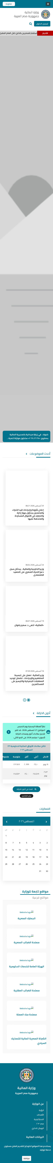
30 (47, 871)
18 (33, 857)
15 (6, 850)
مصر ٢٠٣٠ (40, 1124)
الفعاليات (44, 808)
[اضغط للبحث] (30, 23)
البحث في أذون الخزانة (25, 789)
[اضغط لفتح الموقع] (26, 912)
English (9, 4)
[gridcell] (6, 835)
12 (27, 850)
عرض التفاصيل (26, 795)
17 (40, 857)
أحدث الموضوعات (40, 453)
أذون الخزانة (43, 713)
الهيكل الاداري (38, 1128)
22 (6, 857)
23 (47, 864)
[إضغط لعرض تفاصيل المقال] (26, 485)
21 (13, 857)
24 (40, 864)
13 (20, 850)
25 (33, 864)
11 (33, 850)
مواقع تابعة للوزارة (35, 891)
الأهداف (40, 1115)
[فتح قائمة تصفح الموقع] (48, 4)
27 (20, 864)
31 (40, 871)
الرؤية (41, 1110)
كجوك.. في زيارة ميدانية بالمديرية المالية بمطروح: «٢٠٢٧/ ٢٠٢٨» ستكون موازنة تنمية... (27, 436)
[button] (7, 822)
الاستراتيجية (39, 1119)
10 (40, 850)
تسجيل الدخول (42, 24)
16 (47, 857)
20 (20, 857)
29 (6, 864)
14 (13, 850)
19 (27, 857)
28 (13, 864)
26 (27, 864)
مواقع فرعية (40, 897)
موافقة (26, 1158)
